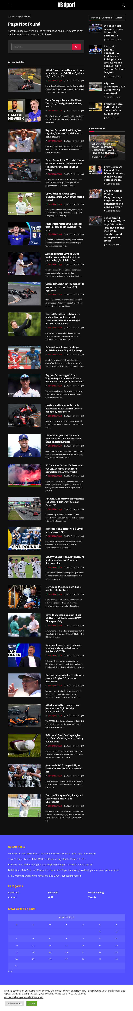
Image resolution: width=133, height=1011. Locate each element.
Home (11, 16)
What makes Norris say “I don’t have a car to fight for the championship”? (62, 708)
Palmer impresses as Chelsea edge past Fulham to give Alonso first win (63, 227)
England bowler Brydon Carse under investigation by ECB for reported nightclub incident (62, 257)
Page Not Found (23, 16)
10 (16, 945)
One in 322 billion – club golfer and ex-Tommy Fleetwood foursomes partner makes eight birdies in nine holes (62, 318)
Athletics (13, 892)
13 (66, 945)
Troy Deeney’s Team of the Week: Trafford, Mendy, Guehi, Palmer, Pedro (63, 103)
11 (33, 945)
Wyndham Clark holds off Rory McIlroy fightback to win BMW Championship (63, 618)
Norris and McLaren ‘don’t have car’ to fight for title (63, 588)
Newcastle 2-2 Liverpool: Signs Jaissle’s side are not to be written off (63, 768)
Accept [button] (31, 1003)
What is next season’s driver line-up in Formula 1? (113, 30)
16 (116, 945)
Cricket (12, 897)
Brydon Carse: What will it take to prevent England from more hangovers (64, 678)
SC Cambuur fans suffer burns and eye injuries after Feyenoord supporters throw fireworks (64, 468)
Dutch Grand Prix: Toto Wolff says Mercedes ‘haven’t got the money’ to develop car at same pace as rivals (64, 165)
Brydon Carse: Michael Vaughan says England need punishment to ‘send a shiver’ (64, 133)
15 (100, 945)
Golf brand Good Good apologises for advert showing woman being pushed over (64, 738)
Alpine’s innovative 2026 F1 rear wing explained (114, 88)
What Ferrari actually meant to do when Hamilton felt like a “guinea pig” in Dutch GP (64, 73)
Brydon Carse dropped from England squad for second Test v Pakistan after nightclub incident (64, 378)
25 (33, 959)
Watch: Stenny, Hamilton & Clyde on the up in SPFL (64, 530)
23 (116, 952)
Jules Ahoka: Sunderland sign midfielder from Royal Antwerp (63, 349)
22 (100, 952)
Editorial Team (55, 81)
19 (50, 952)
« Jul (10, 971)
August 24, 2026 (72, 174)
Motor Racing (96, 892)
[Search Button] (76, 47)
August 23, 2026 (72, 716)
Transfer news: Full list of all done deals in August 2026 (113, 108)
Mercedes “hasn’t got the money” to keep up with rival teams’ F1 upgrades (64, 287)
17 (16, 952)
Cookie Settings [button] (14, 1003)
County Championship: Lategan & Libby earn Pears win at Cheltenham (64, 798)
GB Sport (66, 5)
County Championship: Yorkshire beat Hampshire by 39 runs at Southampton (64, 560)
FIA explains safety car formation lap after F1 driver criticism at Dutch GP (64, 501)
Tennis (92, 897)
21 (83, 952)
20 (66, 952)
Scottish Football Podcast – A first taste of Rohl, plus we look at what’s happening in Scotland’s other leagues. (114, 59)
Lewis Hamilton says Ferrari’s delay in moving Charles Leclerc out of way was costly (63, 408)
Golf (50, 897)
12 (50, 945)
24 (16, 959)
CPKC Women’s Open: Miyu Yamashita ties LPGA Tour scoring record (64, 196)
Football (53, 892)
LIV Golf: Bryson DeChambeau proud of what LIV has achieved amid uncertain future (63, 438)
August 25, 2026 (72, 81)
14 (83, 945)
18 (33, 952)
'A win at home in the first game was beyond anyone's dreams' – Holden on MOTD (63, 648)
